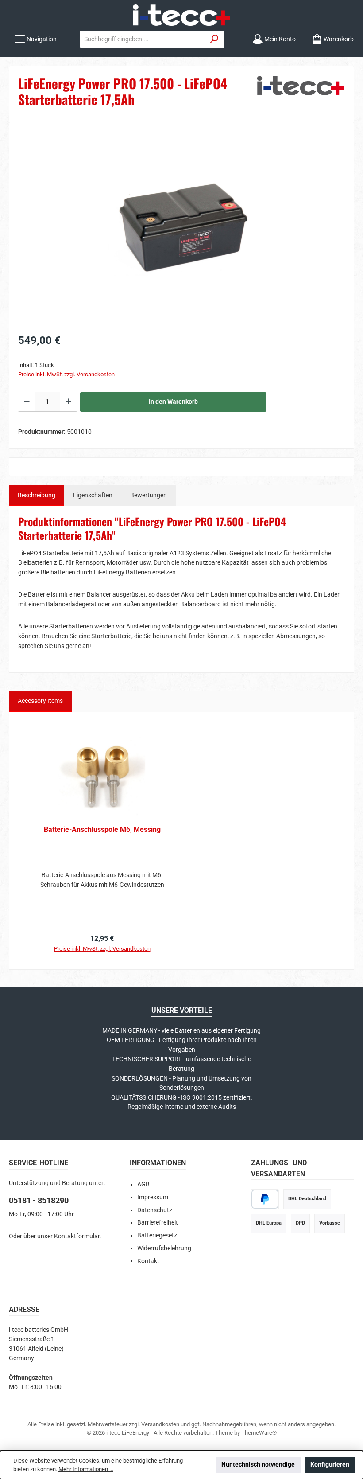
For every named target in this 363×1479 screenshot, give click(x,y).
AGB (143, 1184)
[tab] (36, 495)
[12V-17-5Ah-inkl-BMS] (181, 227)
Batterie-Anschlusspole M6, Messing (102, 829)
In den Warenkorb (173, 402)
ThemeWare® (259, 1432)
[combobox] (142, 39)
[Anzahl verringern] (26, 402)
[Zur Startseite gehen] (181, 15)
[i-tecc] (300, 94)
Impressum (152, 1197)
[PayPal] (265, 1199)
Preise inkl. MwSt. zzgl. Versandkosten (66, 374)
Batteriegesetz (157, 1235)
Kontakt (148, 1261)
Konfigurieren (329, 1464)
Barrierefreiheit (157, 1222)
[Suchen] (214, 39)
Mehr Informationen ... (85, 1469)
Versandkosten (160, 1424)
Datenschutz (154, 1210)
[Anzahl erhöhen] (68, 402)
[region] (181, 227)
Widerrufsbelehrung (164, 1248)
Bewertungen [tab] (148, 495)
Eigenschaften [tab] (92, 495)
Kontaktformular (77, 1236)
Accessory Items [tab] (40, 701)
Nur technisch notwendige (258, 1464)
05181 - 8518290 (39, 1200)
